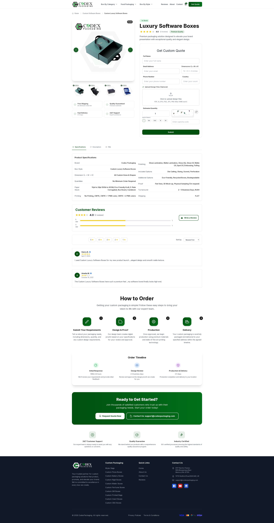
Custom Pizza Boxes (113, 472)
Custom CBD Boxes (113, 503)
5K (165, 120)
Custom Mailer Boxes (114, 484)
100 (149, 120)
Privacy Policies (134, 515)
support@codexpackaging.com (187, 480)
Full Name (147, 56)
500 (155, 120)
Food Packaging (127, 4)
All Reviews (81, 240)
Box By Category (108, 4)
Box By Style (145, 4)
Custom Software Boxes (91, 13)
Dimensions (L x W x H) (190, 66)
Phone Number (148, 77)
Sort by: (179, 240)
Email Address (148, 66)
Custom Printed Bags (113, 495)
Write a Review (190, 218)
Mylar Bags (110, 468)
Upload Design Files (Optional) (156, 87)
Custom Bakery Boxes (114, 476)
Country (185, 77)
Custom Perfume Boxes (115, 487)
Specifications (80, 147)
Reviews (164, 4)
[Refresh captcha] (196, 112)
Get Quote (195, 4)
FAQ (109, 147)
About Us (143, 472)
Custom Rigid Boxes (113, 480)
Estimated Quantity (150, 108)
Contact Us (143, 476)
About (172, 4)
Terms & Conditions (151, 515)
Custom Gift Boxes (112, 491)
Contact (179, 4)
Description (97, 147)
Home (76, 13)
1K (160, 120)
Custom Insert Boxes (113, 499)
